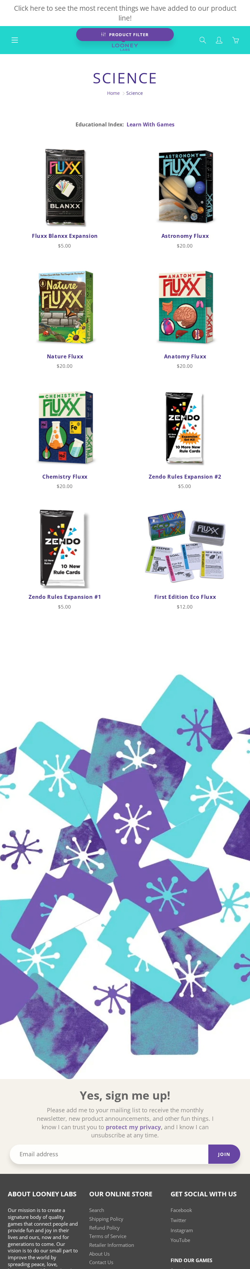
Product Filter (129, 34)
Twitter (178, 1220)
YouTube (180, 1240)
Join (224, 1154)
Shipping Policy (106, 1219)
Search (96, 1210)
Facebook (181, 1210)
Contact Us (101, 1262)
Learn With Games (150, 124)
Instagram (182, 1230)
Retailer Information (111, 1245)
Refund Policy (104, 1228)
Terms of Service (107, 1236)
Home (113, 93)
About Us (99, 1254)
